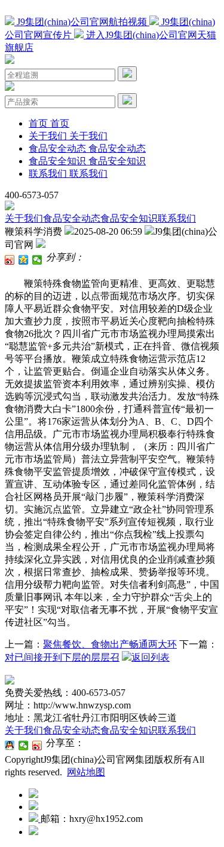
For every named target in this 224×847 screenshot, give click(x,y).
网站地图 (86, 772)
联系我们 (177, 218)
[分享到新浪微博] (10, 260)
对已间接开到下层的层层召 (62, 657)
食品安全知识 (129, 218)
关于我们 (24, 218)
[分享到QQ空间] (24, 260)
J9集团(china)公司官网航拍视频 (81, 22)
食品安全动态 (71, 218)
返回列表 (150, 657)
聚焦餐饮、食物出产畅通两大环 (110, 644)
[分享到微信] (37, 260)
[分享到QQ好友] (10, 745)
